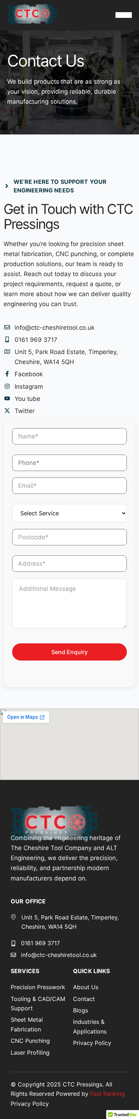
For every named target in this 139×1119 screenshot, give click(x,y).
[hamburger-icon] (123, 15)
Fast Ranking (107, 1093)
